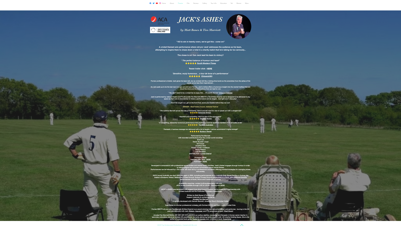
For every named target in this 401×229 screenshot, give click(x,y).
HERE (209, 69)
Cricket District (205, 153)
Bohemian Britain (204, 113)
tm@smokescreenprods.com (211, 183)
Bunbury (203, 131)
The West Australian (206, 125)
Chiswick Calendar (226, 93)
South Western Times (206, 63)
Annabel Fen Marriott (200, 199)
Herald (208, 131)
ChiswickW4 (206, 76)
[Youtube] (157, 3)
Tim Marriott (176, 209)
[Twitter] (154, 3)
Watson (191, 211)
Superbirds (227, 219)
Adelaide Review (206, 119)
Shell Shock (228, 211)
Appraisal (198, 211)
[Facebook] (150, 3)
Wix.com (194, 225)
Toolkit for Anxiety (199, 219)
